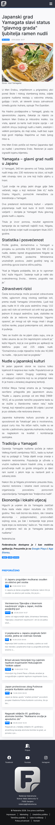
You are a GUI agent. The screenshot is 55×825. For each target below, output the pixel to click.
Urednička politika (40, 814)
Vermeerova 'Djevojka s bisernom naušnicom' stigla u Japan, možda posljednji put (23, 606)
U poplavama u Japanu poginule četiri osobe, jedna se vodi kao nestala (25, 634)
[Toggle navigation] (51, 4)
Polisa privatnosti (22, 821)
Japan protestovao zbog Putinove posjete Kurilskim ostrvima (23, 688)
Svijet (7, 692)
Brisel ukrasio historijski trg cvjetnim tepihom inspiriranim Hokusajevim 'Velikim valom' (25, 663)
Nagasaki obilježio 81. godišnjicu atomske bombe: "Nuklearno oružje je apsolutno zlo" (25, 716)
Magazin (8, 669)
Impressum (11, 814)
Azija (7, 585)
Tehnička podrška (18, 818)
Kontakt (37, 821)
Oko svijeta (5, 39)
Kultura (8, 612)
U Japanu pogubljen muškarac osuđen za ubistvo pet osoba (26, 581)
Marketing (24, 814)
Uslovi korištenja (37, 818)
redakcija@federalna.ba (27, 804)
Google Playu (39, 548)
